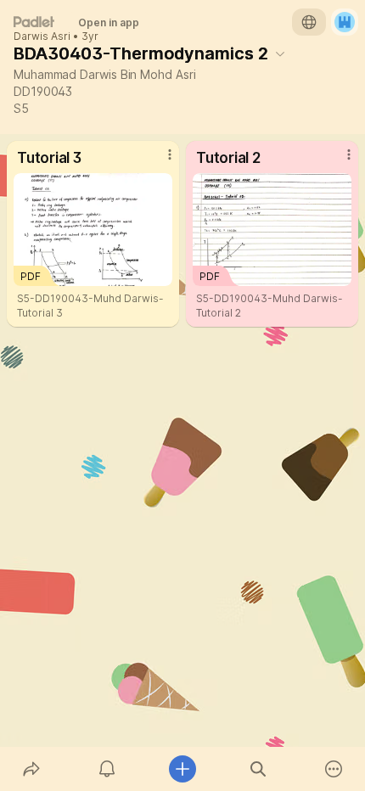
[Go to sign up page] (344, 22)
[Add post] (182, 769)
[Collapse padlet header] (280, 53)
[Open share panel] (31, 769)
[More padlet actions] (334, 769)
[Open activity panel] (106, 769)
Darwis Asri (42, 36)
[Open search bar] (258, 769)
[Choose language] (309, 22)
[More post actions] (158, 161)
